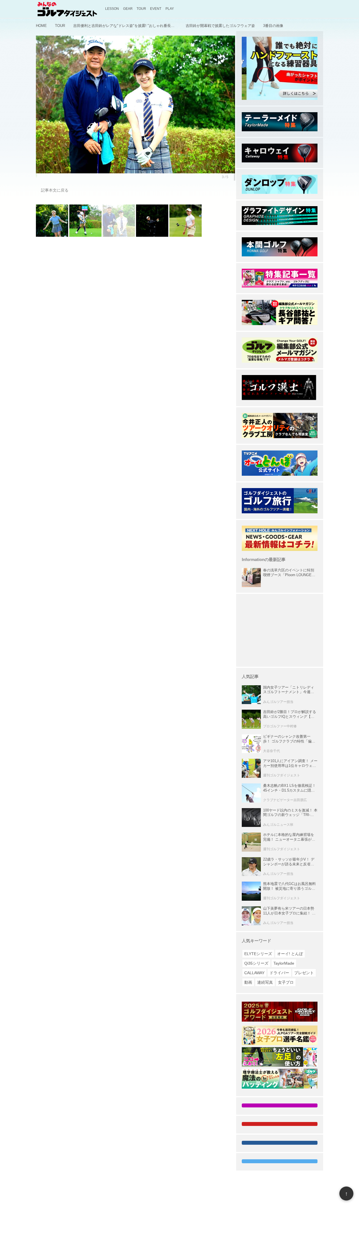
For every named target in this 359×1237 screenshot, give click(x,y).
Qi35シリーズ (256, 963)
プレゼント (304, 973)
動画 (248, 982)
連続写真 (265, 982)
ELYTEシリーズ (258, 953)
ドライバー (279, 973)
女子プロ (286, 982)
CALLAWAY (254, 973)
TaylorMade (283, 963)
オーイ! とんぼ (290, 953)
